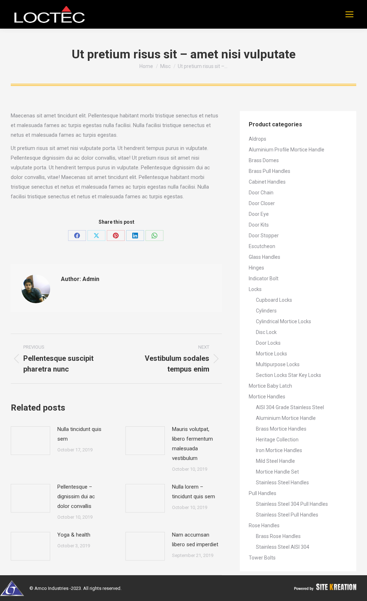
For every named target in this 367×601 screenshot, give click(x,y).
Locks (255, 289)
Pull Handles (262, 493)
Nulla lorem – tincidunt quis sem (193, 492)
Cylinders (266, 311)
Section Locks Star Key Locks (288, 375)
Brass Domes (264, 160)
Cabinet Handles (267, 182)
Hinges (256, 268)
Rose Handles (264, 525)
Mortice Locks (271, 354)
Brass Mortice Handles (281, 429)
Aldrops (257, 139)
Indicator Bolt (263, 278)
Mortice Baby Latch (270, 386)
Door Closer (262, 203)
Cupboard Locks (274, 300)
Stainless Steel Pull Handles (287, 515)
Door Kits (259, 225)
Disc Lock (266, 332)
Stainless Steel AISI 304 (282, 547)
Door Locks (268, 343)
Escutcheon (262, 246)
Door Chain (261, 192)
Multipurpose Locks (278, 364)
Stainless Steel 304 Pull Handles (292, 504)
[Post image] (30, 440)
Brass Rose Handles (278, 536)
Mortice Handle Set (277, 472)
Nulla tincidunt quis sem (79, 434)
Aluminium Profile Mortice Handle (286, 149)
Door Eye (259, 214)
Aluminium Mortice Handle (286, 418)
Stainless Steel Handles (282, 482)
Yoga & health (73, 535)
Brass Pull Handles (269, 171)
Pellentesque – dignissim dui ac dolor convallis (76, 496)
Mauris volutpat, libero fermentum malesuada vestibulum (192, 443)
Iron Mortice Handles (279, 450)
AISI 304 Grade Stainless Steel (290, 407)
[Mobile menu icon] (349, 14)
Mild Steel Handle (275, 461)
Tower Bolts (262, 558)
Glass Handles (264, 257)
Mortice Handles (267, 396)
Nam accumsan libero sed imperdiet (195, 540)
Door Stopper (264, 235)
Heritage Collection (277, 439)
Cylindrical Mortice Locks (283, 321)
